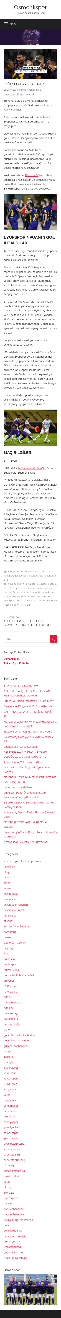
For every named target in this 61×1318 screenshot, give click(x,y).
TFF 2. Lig (9, 1192)
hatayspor (9, 1051)
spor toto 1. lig (12, 1154)
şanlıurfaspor (11, 1138)
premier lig (10, 1116)
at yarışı (8, 921)
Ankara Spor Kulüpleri (17, 663)
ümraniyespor (12, 1241)
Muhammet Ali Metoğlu (32, 468)
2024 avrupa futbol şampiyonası (22, 861)
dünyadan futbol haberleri (19, 975)
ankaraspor (10, 899)
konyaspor (10, 1089)
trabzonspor (11, 1198)
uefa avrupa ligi (13, 1230)
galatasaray (10, 1013)
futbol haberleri (22, 571)
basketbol (9, 937)
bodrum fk (19, 583)
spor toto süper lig (14, 1160)
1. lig (10, 583)
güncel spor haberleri (25, 575)
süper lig (9, 1165)
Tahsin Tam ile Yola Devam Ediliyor (23, 762)
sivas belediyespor (14, 1143)
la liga (7, 1094)
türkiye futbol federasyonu (19, 1219)
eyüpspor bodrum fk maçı (18, 600)
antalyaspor (11, 915)
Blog (10, 571)
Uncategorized (12, 1246)
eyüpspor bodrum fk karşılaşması (24, 588)
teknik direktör (12, 1176)
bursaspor (10, 959)
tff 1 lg (7, 1181)
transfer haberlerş (14, 1214)
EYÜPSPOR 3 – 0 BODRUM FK (21, 685)
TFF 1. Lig (25, 604)
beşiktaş (8, 948)
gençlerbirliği (11, 1024)
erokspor (9, 980)
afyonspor (10, 866)
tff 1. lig (7, 1187)
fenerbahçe (10, 991)
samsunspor (11, 1132)
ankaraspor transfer (15, 910)
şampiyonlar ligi (13, 1127)
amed (7, 882)
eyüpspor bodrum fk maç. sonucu (31, 596)
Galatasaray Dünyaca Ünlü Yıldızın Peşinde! (28, 706)
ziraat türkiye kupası (15, 1257)
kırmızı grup (10, 1083)
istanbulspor (11, 1067)
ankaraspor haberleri (16, 904)
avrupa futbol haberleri (17, 926)
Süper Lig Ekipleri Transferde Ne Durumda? (29, 700)
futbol (36, 600)
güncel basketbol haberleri (19, 1035)
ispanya (8, 1062)
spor (16, 604)
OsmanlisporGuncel (14, 94)
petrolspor (10, 1111)
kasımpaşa (10, 1073)
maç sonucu (11, 1100)
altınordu (9, 877)
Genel (35, 571)
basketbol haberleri (15, 942)
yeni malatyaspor (14, 1252)
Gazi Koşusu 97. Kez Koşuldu (20, 746)
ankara (8, 888)
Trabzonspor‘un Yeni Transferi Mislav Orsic (28, 731)
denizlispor (10, 964)
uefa (6, 1225)
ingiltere (8, 1056)
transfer (8, 1203)
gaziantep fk (11, 1018)
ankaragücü (11, 893)
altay (6, 872)
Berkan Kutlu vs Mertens (18, 787)
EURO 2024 (10, 986)
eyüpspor (31, 583)
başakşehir (10, 931)
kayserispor (10, 1078)
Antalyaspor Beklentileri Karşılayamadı (26, 841)
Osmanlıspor (30, 7)
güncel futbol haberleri (17, 1040)
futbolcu (8, 604)
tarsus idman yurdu (15, 1170)
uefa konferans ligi (14, 1236)
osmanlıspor (11, 1105)
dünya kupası (11, 969)
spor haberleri (45, 575)
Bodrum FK (31, 175)
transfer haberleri (13, 1209)
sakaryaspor (11, 1122)
